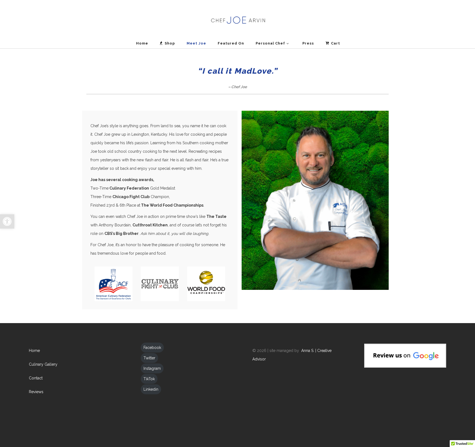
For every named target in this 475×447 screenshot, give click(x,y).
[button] (7, 221)
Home (34, 350)
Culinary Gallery (43, 364)
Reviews (36, 392)
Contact (36, 378)
